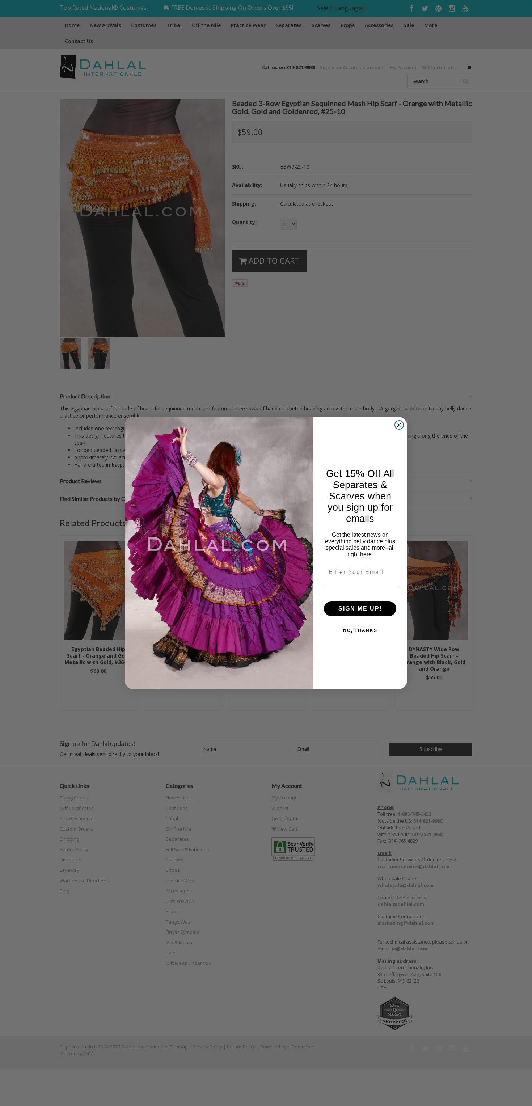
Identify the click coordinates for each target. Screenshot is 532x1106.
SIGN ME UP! (360, 608)
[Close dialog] (399, 425)
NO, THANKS (360, 630)
